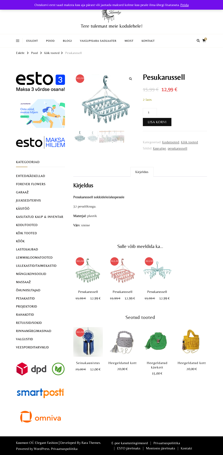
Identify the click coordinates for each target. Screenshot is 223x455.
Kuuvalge (159, 148)
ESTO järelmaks (128, 448)
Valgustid (24, 339)
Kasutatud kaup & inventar (39, 217)
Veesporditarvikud (32, 347)
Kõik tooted (189, 142)
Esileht (32, 40)
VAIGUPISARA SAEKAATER (98, 40)
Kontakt (148, 40)
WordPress (41, 449)
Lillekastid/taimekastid (36, 265)
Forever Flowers (31, 184)
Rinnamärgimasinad (33, 331)
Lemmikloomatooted (34, 257)
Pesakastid (25, 298)
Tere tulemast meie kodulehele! (112, 26)
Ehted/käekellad (30, 176)
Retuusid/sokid (29, 322)
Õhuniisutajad (28, 290)
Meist (129, 40)
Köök (20, 241)
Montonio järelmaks (160, 448)
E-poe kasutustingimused (130, 443)
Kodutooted (170, 142)
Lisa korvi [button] (88, 271)
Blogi (67, 40)
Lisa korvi (157, 122)
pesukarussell (177, 148)
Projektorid (26, 306)
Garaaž (22, 192)
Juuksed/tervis (28, 200)
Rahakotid (25, 314)
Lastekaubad (27, 249)
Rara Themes (90, 443)
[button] (131, 79)
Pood (50, 40)
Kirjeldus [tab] (141, 172)
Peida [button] (184, 5)
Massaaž (23, 282)
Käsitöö (23, 208)
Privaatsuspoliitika (64, 449)
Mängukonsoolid (31, 274)
